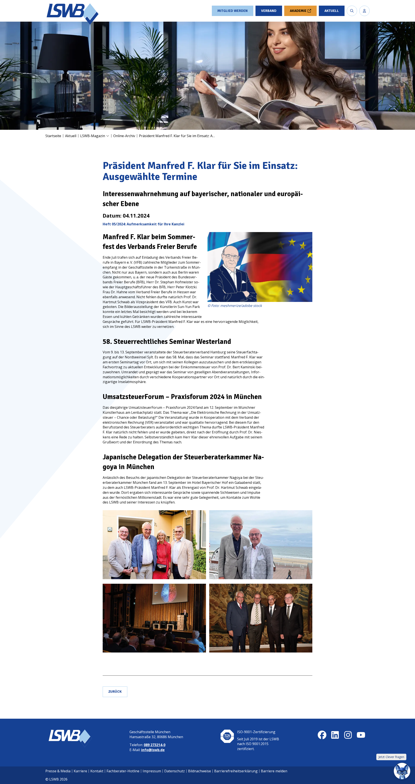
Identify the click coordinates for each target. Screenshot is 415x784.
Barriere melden (274, 771)
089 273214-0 (154, 744)
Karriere (80, 771)
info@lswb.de (153, 749)
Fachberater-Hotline (123, 771)
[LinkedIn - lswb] (335, 734)
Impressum (152, 771)
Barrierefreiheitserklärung (236, 771)
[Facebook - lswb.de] (322, 734)
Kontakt (96, 771)
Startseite (53, 135)
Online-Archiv (124, 135)
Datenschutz (174, 771)
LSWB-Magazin (92, 135)
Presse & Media (57, 771)
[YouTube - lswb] (361, 734)
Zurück (115, 691)
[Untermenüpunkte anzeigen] (107, 136)
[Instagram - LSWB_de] (348, 734)
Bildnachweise (199, 771)
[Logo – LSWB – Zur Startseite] (73, 14)
